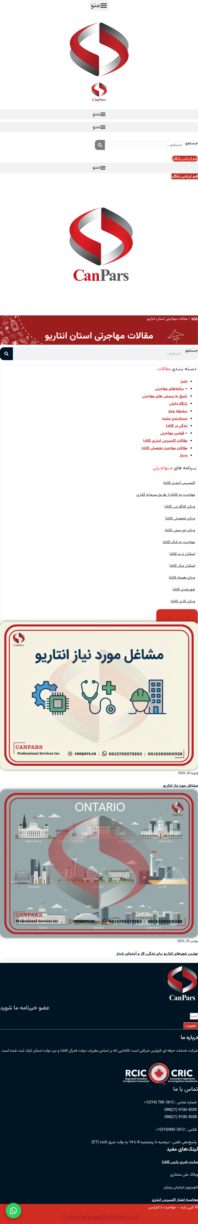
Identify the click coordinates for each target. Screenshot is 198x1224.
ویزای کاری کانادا (183, 601)
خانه (194, 319)
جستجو (191, 143)
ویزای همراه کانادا (182, 578)
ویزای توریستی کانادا (180, 530)
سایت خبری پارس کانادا (180, 1162)
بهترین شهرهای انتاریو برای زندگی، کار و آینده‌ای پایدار (157, 954)
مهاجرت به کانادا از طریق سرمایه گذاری (165, 495)
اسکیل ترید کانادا (182, 554)
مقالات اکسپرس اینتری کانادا (165, 441)
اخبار (183, 382)
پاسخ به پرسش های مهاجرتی (164, 396)
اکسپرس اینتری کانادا (179, 483)
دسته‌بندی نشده (174, 419)
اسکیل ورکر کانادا (182, 566)
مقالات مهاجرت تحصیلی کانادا (164, 448)
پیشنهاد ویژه (177, 411)
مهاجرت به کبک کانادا (179, 542)
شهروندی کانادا (183, 589)
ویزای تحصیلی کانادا (180, 518)
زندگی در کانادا (176, 426)
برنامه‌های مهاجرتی (169, 389)
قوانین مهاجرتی (172, 433)
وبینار (183, 455)
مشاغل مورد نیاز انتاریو (180, 786)
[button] (99, 5)
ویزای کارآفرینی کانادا (179, 507)
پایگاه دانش (178, 404)
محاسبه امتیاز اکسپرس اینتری (175, 1200)
